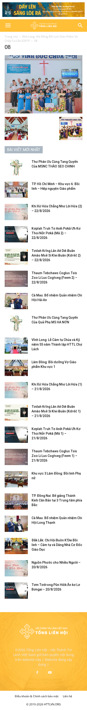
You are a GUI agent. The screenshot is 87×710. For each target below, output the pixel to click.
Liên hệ (67, 696)
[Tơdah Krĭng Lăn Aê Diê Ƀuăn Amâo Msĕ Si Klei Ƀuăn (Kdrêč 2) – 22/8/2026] (16, 256)
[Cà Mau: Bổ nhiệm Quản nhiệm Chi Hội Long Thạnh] (16, 524)
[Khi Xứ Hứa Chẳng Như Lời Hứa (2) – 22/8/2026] (16, 212)
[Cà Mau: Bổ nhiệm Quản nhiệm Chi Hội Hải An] (16, 301)
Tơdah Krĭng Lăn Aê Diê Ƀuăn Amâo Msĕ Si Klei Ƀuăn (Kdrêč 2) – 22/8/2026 (56, 255)
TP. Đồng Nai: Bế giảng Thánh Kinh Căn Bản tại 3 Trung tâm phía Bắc (57, 500)
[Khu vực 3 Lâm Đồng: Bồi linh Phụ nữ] (16, 479)
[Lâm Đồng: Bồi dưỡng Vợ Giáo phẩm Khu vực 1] (16, 368)
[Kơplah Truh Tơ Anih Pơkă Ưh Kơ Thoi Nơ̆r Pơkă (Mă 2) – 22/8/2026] (16, 234)
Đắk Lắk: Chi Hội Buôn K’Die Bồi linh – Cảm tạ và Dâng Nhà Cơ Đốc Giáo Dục (57, 544)
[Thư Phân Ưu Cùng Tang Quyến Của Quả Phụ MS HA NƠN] (16, 323)
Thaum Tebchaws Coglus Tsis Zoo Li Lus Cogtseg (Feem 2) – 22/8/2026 (54, 277)
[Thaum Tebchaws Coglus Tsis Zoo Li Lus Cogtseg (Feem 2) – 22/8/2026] (16, 279)
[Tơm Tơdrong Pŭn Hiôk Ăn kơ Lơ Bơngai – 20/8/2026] (16, 590)
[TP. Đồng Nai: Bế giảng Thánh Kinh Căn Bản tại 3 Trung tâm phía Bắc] (16, 501)
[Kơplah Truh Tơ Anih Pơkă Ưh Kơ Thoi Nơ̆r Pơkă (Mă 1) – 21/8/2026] (16, 435)
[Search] (80, 25)
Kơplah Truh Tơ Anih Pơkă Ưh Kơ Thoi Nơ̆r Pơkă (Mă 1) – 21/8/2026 (56, 433)
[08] (43, 112)
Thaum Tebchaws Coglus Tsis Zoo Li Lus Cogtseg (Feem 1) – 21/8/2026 (54, 455)
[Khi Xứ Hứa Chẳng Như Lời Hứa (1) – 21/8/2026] (16, 390)
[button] (7, 25)
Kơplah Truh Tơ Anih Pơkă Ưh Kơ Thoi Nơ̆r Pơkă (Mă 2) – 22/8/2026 (56, 233)
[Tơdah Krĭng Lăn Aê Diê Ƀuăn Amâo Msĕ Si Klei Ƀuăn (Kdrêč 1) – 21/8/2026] (16, 412)
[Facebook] (37, 672)
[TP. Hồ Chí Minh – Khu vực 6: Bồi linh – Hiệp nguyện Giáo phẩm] (16, 190)
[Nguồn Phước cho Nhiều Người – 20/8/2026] (16, 568)
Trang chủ (11, 37)
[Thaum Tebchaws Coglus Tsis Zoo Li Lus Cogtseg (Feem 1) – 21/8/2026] (16, 457)
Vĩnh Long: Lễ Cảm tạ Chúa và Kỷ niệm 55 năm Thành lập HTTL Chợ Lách (57, 344)
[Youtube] (50, 672)
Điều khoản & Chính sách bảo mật (36, 696)
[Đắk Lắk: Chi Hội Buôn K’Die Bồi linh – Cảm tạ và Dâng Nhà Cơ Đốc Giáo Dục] (16, 546)
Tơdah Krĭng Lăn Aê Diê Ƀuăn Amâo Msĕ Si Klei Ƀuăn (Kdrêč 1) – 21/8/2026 (56, 411)
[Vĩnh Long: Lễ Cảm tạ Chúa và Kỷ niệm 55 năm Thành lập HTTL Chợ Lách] (16, 345)
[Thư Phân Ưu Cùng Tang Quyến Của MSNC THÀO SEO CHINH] (16, 167)
